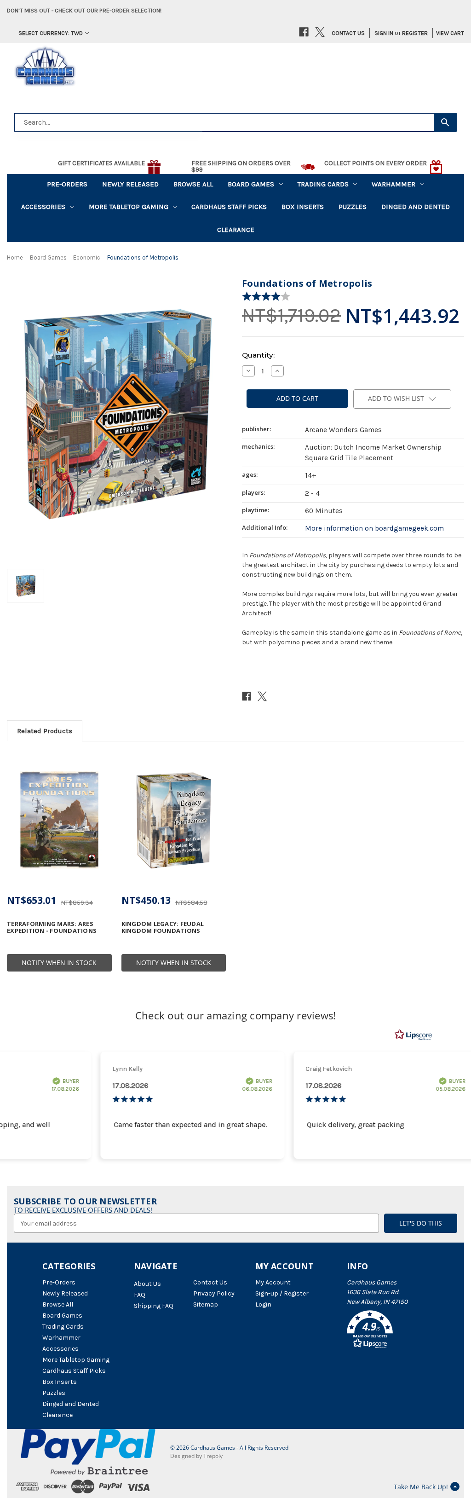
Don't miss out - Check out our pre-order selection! (84, 10)
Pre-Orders (67, 184)
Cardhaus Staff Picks (229, 206)
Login (263, 1304)
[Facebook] (304, 32)
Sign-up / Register (282, 1293)
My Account (273, 1282)
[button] (388, 1331)
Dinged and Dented (415, 206)
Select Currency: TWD (50, 32)
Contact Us (348, 32)
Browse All (193, 184)
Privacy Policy (214, 1293)
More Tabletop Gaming (128, 206)
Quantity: (258, 355)
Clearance (235, 230)
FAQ (139, 1295)
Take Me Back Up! (421, 1486)
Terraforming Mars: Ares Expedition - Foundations (52, 927)
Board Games (251, 184)
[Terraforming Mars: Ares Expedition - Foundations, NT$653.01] (59, 819)
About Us (147, 1284)
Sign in (383, 32)
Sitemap (205, 1304)
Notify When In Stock (59, 962)
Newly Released (130, 184)
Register (415, 32)
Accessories (43, 206)
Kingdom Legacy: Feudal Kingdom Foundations (162, 927)
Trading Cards (323, 184)
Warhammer (393, 184)
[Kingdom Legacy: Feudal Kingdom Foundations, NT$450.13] (174, 819)
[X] (320, 32)
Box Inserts (302, 206)
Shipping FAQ (153, 1306)
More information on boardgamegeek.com (374, 528)
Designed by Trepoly (196, 1456)
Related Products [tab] (44, 731)
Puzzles (353, 206)
